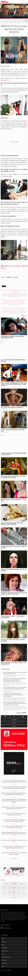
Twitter (23, 266)
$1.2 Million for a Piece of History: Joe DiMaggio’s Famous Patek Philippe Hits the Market (14, 820)
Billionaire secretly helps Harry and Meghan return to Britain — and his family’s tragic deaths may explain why (14, 834)
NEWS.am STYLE (5, 80)
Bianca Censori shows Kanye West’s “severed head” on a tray (14, 840)
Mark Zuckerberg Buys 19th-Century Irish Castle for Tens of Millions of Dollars (15, 673)
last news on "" (21, 712)
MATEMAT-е (9, 970)
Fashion (3, 941)
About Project (4, 910)
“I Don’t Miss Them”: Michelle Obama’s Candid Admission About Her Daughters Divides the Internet (14, 781)
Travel (2, 954)
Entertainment (4, 951)
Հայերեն (8, 277)
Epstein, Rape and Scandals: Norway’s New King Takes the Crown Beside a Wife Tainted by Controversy (14, 787)
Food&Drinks (4, 947)
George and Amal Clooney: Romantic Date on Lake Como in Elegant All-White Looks (14, 826)
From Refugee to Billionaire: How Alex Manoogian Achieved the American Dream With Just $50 (15, 687)
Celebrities (3, 960)
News (2, 938)
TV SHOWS (14, 719)
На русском (15, 277)
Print (3, 277)
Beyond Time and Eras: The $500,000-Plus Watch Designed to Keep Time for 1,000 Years (14, 847)
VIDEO (14, 726)
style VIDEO (4, 963)
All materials (14, 858)
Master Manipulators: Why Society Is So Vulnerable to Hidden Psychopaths (14, 853)
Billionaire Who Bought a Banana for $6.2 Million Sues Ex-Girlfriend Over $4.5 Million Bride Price (14, 793)
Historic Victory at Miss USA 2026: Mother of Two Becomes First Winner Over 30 (14, 814)
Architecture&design (6, 957)
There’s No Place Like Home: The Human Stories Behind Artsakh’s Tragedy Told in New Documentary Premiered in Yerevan (14, 680)
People (2, 966)
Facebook (18, 266)
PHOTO (14, 723)
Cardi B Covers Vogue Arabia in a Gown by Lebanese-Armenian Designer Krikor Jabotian (14, 807)
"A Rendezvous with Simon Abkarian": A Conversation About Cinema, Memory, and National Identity (13, 695)
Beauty (3, 944)
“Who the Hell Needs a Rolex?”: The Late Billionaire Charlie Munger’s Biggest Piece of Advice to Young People (14, 801)
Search (14, 897)
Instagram (3, 268)
